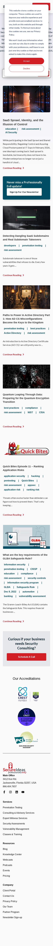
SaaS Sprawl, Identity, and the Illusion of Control (23, 122)
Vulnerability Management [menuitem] (16, 829)
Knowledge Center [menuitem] (12, 854)
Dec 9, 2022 (10, 591)
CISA (42, 412)
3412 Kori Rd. (10, 779)
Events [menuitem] (6, 870)
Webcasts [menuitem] (8, 860)
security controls (37, 578)
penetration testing (32, 245)
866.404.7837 (10, 786)
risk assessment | (32, 129)
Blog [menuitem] (5, 849)
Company (8, 885)
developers (10, 245)
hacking (35, 476)
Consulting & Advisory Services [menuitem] (18, 813)
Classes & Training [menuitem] (12, 834)
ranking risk (33, 489)
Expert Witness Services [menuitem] (15, 818)
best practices (38, 328)
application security (14, 476)
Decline (26, 68)
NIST (30, 412)
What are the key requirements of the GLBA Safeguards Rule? (25, 556)
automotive (28, 591)
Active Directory (12, 333)
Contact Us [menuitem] (8, 896)
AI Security (11, 132)
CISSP (33, 569)
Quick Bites (28, 480)
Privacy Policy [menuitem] (10, 901)
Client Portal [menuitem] (9, 890)
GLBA (7, 587)
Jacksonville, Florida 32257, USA (19, 783)
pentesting (9, 480)
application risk (12, 489)
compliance (31, 408)
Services (7, 802)
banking (8, 596)
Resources (9, 843)
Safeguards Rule (26, 587)
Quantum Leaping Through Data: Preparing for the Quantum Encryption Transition (26, 398)
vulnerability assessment (32, 596)
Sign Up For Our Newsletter (24, 192)
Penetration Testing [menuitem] (12, 807)
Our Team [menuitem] (8, 906)
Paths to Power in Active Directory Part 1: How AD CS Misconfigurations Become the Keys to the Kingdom (26, 319)
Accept (26, 61)
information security (14, 564)
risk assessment (12, 250)
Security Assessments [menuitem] (14, 823)
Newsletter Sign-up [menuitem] (12, 917)
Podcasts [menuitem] (7, 865)
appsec (32, 485)
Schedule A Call (26, 657)
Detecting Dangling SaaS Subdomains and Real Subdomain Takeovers (26, 237)
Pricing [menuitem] (6, 876)
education (9, 573)
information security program (23, 582)
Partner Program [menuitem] (11, 912)
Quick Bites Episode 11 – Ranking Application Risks (23, 468)
